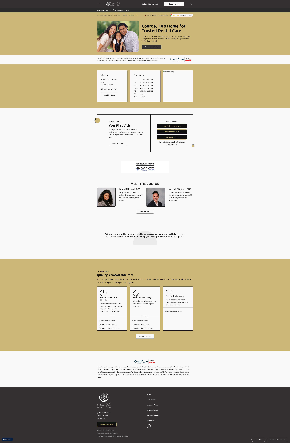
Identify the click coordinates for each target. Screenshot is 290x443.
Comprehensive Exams (107, 321)
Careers (119, 436)
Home (149, 394)
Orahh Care (125, 436)
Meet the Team (144, 211)
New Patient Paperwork (171, 126)
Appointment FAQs (172, 132)
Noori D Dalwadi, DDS (129, 189)
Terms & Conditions (110, 436)
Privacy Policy (101, 436)
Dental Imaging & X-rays (108, 324)
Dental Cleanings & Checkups (109, 328)
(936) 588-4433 (133, 15)
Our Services (151, 400)
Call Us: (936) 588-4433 (150, 4)
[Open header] (98, 4)
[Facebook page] (149, 426)
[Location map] (178, 86)
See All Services (145, 336)
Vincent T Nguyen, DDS (180, 189)
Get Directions (109, 95)
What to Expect (118, 143)
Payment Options (171, 137)
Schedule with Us (174, 4)
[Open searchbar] (191, 4)
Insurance (150, 420)
